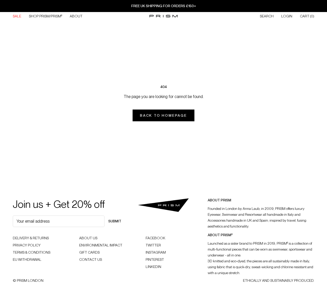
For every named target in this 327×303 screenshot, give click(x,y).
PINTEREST (155, 259)
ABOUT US (88, 238)
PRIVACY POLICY (27, 245)
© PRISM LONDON (28, 280)
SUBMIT (114, 221)
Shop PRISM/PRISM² (45, 16)
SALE (17, 16)
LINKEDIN (153, 267)
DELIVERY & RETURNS (31, 238)
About (76, 16)
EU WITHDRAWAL (27, 259)
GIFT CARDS (89, 252)
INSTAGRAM (156, 252)
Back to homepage (163, 115)
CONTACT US (90, 259)
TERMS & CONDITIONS (31, 252)
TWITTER (153, 245)
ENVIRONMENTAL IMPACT (100, 245)
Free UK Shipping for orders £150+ (163, 6)
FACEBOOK (155, 238)
